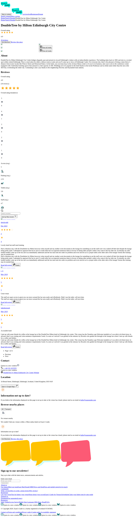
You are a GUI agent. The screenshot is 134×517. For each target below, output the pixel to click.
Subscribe (5, 483)
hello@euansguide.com (88, 400)
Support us (4, 496)
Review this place (17, 42)
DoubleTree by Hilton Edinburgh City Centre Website (21, 373)
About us (4, 485)
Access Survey (14, 502)
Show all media (46, 47)
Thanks (17, 265)
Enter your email (6, 479)
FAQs (48, 502)
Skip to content (6, 14)
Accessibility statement (48, 512)
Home (3, 20)
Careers (56, 487)
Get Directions (6, 439)
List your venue (6, 494)
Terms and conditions (15, 512)
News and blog (39, 487)
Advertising (65, 494)
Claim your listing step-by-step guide (81, 494)
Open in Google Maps (8, 386)
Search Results (10, 20)
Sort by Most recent (8, 217)
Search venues (5, 16)
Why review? (33, 491)
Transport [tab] (8, 409)
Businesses (34, 14)
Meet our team (13, 487)
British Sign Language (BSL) (28, 502)
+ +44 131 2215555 (10, 368)
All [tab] (2, 409)
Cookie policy (36, 512)
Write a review (15, 16)
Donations (4, 498)
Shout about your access (37, 494)
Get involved (26, 14)
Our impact (4, 487)
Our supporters (12, 498)
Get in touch (63, 487)
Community (5, 489)
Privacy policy (27, 512)
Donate (40, 14)
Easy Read (42, 502)
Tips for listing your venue (20, 494)
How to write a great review (19, 491)
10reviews (4, 40)
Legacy (19, 498)
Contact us (4, 512)
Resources (4, 500)
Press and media (49, 487)
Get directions (6, 42)
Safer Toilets (5, 502)
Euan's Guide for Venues (53, 494)
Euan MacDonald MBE (26, 487)
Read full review (6, 265)
